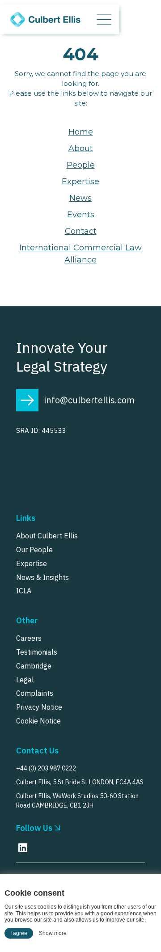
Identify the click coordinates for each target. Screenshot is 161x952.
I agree (18, 933)
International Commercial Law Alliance (80, 254)
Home (80, 132)
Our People (34, 549)
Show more (53, 933)
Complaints (34, 693)
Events (80, 215)
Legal (25, 679)
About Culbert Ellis (47, 535)
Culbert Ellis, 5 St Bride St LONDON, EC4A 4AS (80, 782)
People (81, 165)
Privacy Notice (39, 706)
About (80, 148)
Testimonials (36, 651)
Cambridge (33, 665)
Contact (81, 231)
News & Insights (42, 577)
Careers (29, 638)
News (80, 198)
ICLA (23, 590)
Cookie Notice (38, 720)
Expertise (80, 181)
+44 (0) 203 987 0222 (46, 768)
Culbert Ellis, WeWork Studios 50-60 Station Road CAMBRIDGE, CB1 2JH (77, 800)
